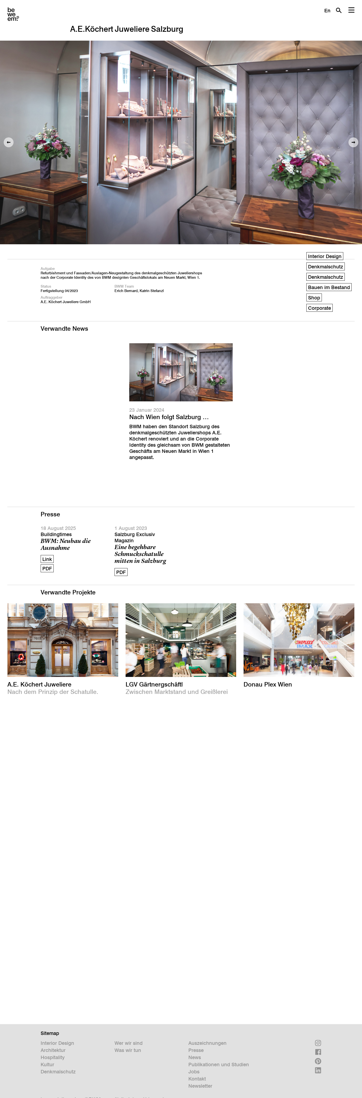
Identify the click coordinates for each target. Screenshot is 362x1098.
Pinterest (318, 1061)
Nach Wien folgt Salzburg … (169, 417)
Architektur (53, 1050)
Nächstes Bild (353, 142)
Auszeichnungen (207, 1043)
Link (47, 559)
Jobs (193, 1072)
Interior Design (325, 256)
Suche (338, 10)
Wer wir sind (129, 1043)
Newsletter (200, 1086)
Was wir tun (128, 1050)
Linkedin (318, 1070)
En (327, 11)
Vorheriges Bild (9, 142)
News (194, 1057)
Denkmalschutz (58, 1072)
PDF (47, 569)
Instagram (318, 1043)
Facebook (318, 1052)
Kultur (47, 1064)
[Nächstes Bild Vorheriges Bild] (181, 142)
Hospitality (53, 1057)
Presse (196, 1050)
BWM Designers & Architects (13, 14)
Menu (351, 10)
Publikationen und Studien (218, 1064)
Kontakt (197, 1079)
